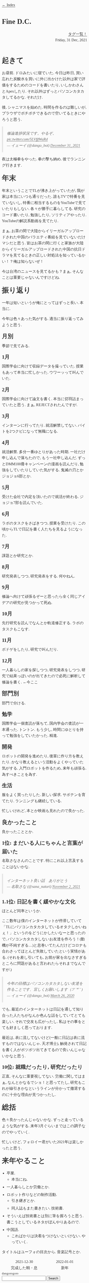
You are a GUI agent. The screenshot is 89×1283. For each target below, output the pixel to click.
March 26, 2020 (62, 996)
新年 (65, 1265)
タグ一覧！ (77, 34)
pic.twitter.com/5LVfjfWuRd (27, 139)
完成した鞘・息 (24, 1265)
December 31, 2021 (65, 145)
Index (11, 5)
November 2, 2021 (66, 887)
